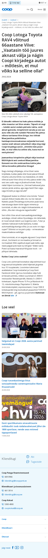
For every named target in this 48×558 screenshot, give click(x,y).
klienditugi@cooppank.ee (16, 481)
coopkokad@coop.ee (14, 508)
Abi (5, 3)
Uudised (13, 20)
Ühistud (5, 536)
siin (12, 295)
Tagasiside (36, 461)
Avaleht (4, 20)
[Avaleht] (7, 9)
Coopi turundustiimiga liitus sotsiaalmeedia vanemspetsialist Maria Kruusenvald (22, 383)
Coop (4, 519)
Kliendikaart (7, 528)
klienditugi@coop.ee (13, 494)
